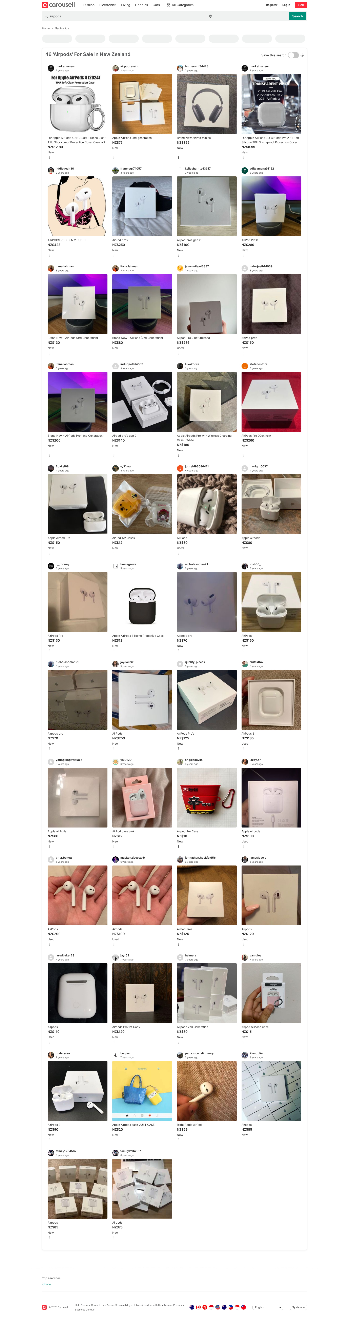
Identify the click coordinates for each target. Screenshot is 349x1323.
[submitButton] (297, 16)
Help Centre (81, 1305)
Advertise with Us (151, 1305)
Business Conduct (85, 1309)
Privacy (177, 1305)
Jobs (136, 1305)
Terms (167, 1305)
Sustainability (123, 1305)
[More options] (49, 158)
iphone (46, 1284)
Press (109, 1305)
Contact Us (97, 1305)
